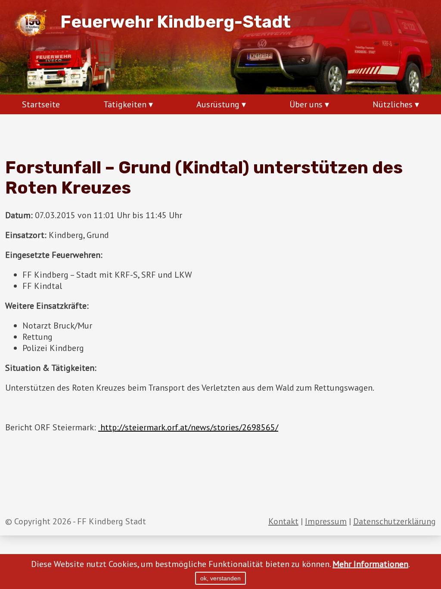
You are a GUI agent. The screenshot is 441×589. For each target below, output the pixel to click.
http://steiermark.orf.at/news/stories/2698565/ (188, 427)
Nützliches (393, 104)
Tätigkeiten (124, 104)
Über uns (306, 104)
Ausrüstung (217, 104)
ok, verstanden (220, 578)
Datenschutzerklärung (394, 521)
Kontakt (283, 521)
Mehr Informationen (370, 564)
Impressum (326, 521)
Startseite (41, 104)
